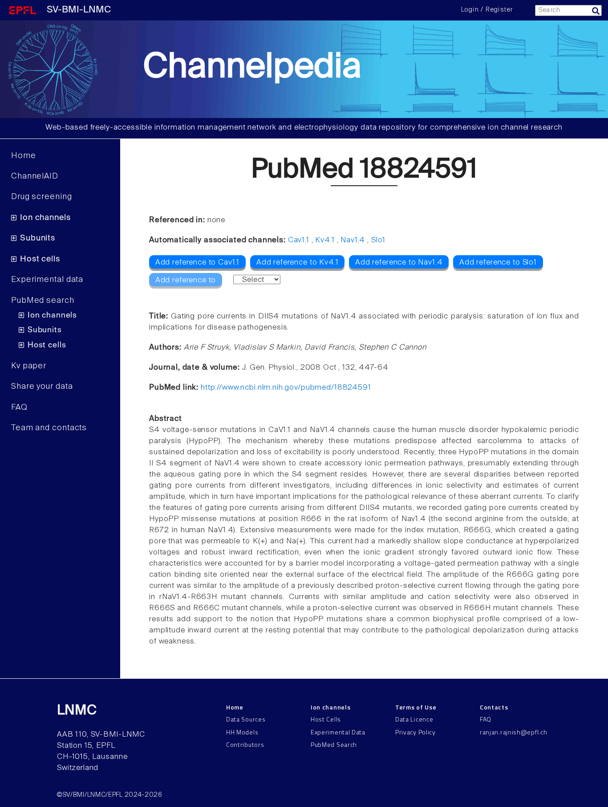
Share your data (42, 387)
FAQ (19, 408)
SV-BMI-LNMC (79, 10)
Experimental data (47, 280)
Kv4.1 (324, 240)
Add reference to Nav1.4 (399, 262)
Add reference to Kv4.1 (297, 262)
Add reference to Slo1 (498, 262)
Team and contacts (49, 428)
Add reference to (185, 280)
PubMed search (42, 301)
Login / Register (487, 10)
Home (23, 156)
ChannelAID (34, 176)
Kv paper (28, 366)
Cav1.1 (298, 240)
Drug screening (41, 197)
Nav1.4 (352, 240)
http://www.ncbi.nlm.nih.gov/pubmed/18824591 (286, 387)
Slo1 (378, 240)
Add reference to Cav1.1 (197, 262)
